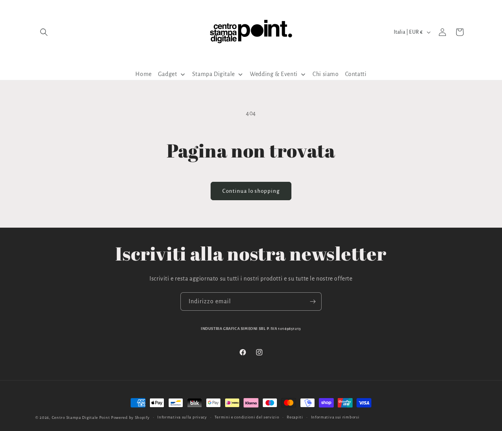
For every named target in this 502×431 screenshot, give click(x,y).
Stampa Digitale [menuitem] (213, 74)
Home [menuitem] (143, 74)
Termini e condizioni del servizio (247, 417)
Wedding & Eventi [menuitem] (274, 74)
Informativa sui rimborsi (335, 417)
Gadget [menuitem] (167, 74)
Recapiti (295, 417)
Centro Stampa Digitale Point (81, 417)
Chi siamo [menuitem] (325, 74)
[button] (44, 32)
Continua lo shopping (251, 191)
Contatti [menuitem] (356, 74)
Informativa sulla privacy (182, 417)
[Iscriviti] (312, 301)
